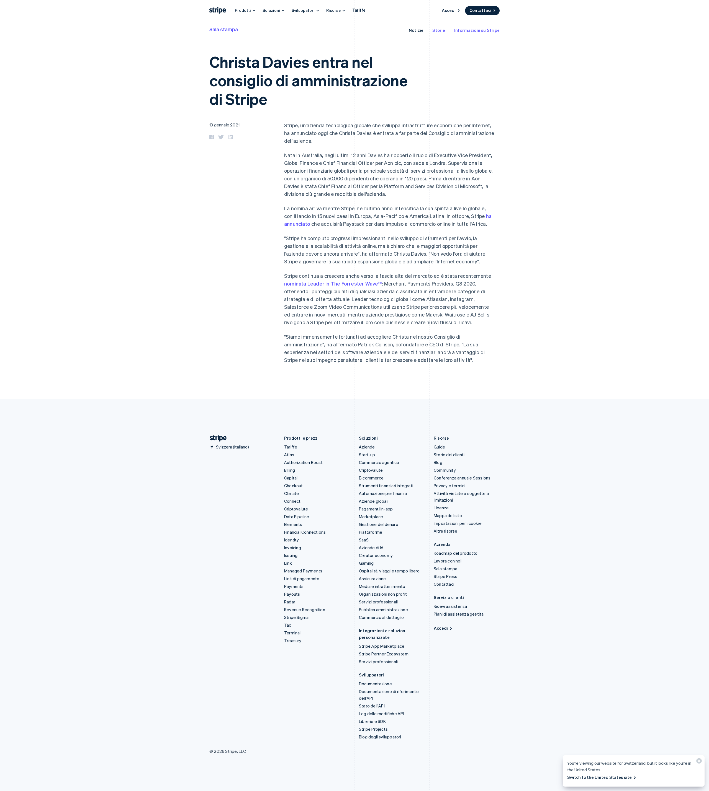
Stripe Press (445, 576)
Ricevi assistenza (450, 606)
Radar (289, 602)
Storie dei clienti (449, 454)
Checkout (293, 485)
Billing (289, 470)
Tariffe (358, 9)
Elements (293, 524)
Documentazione (375, 683)
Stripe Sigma (296, 617)
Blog (438, 462)
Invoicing (292, 547)
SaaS (364, 540)
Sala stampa (223, 29)
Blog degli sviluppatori (380, 737)
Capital (290, 478)
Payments (294, 586)
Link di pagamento (301, 578)
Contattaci (480, 10)
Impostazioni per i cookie (458, 523)
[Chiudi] (698, 762)
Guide (439, 447)
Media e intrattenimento (382, 586)
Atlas (289, 454)
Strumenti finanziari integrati (386, 485)
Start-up (367, 454)
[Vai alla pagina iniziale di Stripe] (216, 438)
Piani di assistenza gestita (459, 614)
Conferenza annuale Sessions (462, 478)
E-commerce (371, 478)
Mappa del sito (448, 515)
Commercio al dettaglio (381, 617)
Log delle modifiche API (381, 713)
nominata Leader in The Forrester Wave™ (333, 283)
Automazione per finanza (383, 493)
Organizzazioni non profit (383, 594)
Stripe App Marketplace (381, 646)
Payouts (292, 594)
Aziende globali (373, 501)
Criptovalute (296, 509)
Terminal (292, 633)
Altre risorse (446, 531)
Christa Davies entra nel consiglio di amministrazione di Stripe (308, 80)
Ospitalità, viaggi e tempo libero (389, 571)
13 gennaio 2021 (224, 125)
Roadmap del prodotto (455, 553)
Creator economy (376, 555)
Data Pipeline (296, 516)
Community (445, 470)
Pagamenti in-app (376, 509)
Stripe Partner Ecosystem (384, 654)
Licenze (441, 507)
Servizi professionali (378, 602)
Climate (291, 493)
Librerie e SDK (372, 721)
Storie (438, 30)
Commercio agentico (379, 462)
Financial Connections (305, 532)
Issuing (290, 555)
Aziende (367, 447)
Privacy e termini (449, 485)
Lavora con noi (447, 561)
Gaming (366, 563)
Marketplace (371, 516)
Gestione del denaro (378, 524)
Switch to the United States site (599, 777)
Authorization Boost (303, 462)
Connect (292, 501)
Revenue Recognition (304, 609)
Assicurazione (372, 578)
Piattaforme (370, 532)
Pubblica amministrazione (383, 609)
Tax (287, 625)
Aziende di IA (371, 547)
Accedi (449, 10)
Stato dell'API (372, 706)
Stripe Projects (373, 729)
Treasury (293, 640)
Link (288, 563)
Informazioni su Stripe (477, 30)
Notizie (416, 30)
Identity (291, 540)
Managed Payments (303, 571)
